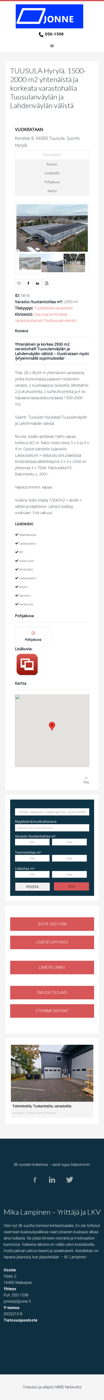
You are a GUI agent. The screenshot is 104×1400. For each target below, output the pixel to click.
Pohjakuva (52, 182)
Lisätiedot (52, 173)
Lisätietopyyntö (52, 942)
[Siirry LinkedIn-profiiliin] (52, 1187)
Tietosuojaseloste (20, 1320)
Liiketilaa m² (25, 868)
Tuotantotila (44, 308)
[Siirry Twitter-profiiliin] (69, 1187)
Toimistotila (22, 1106)
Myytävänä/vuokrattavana (36, 821)
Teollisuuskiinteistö (60, 320)
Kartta (52, 190)
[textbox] (37, 828)
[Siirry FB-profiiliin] (35, 1187)
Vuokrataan (29, 129)
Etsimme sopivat (52, 1011)
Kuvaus (52, 164)
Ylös (86, 782)
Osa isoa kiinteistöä (50, 314)
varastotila (64, 308)
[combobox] (52, 827)
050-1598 (54, 34)
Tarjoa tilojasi (52, 992)
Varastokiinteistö (29, 320)
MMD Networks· (68, 1387)
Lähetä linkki (52, 967)
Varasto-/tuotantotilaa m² (35, 836)
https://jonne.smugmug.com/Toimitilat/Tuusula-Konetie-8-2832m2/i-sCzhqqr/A (27, 664)
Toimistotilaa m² (28, 852)
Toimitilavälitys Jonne (52, 16)
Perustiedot (52, 154)
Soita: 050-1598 (52, 924)
